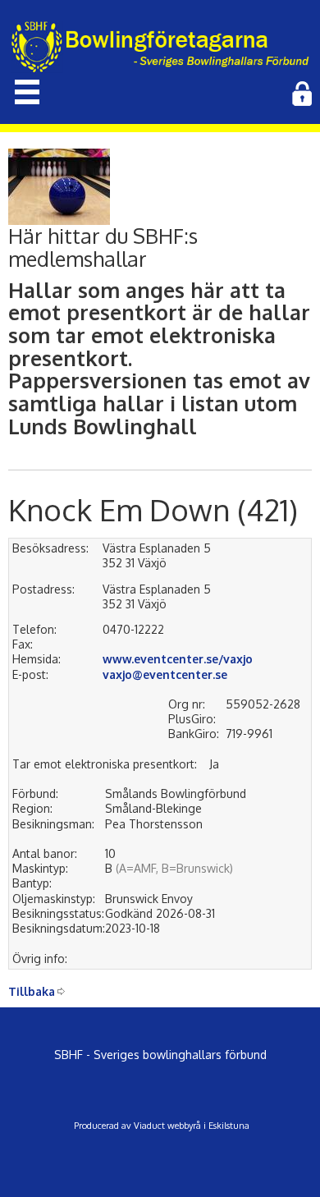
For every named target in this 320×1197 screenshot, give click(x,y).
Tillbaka (31, 991)
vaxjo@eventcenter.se (165, 674)
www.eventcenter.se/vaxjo (178, 659)
